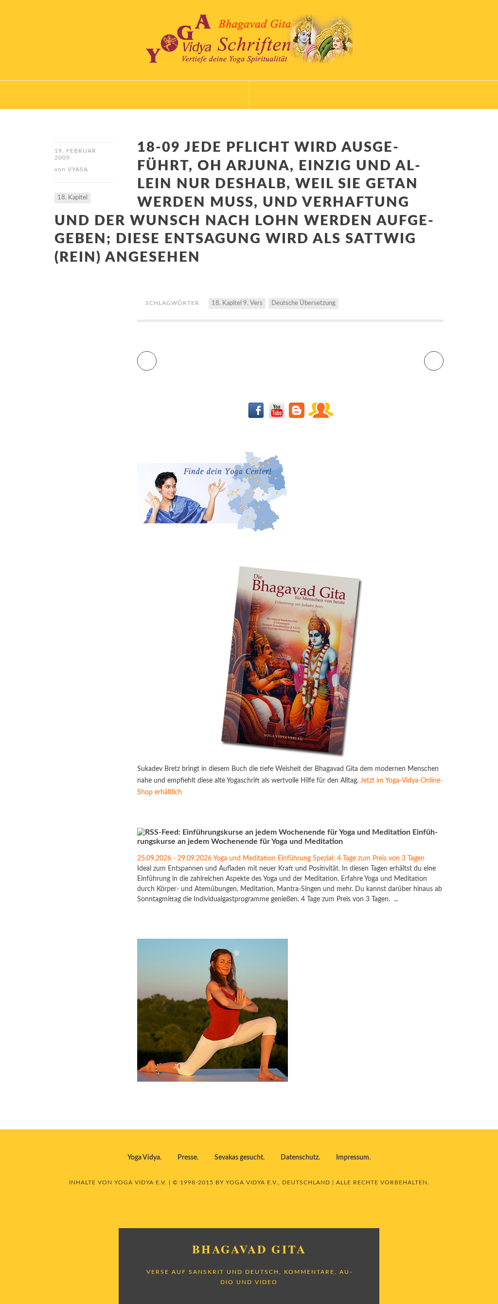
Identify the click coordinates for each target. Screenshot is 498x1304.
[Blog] (296, 416)
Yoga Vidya (143, 1157)
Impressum (352, 1157)
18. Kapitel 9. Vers (237, 303)
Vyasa (78, 169)
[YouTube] (276, 416)
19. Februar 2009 (75, 154)
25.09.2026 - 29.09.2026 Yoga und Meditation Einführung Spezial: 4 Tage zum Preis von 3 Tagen (281, 858)
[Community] (320, 416)
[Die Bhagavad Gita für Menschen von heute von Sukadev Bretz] (290, 757)
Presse (187, 1157)
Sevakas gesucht (238, 1157)
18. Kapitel (72, 198)
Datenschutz (300, 1157)
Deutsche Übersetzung (303, 303)
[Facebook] (257, 416)
